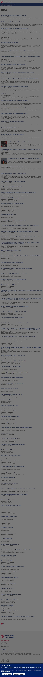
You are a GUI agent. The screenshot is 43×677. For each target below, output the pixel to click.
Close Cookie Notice (19, 674)
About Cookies (7, 674)
